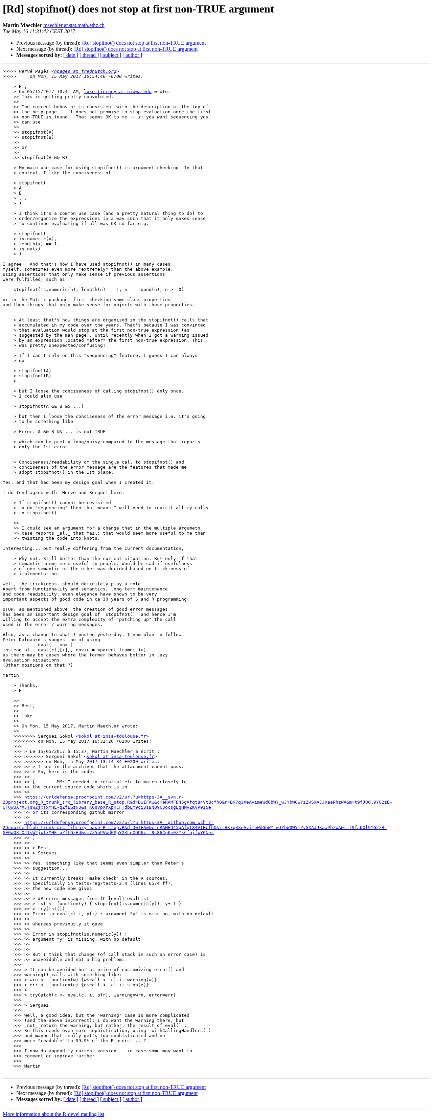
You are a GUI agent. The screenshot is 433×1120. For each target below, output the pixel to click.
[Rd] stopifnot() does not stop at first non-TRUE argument (144, 43)
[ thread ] (89, 55)
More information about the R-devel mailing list (53, 1114)
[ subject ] (110, 55)
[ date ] (70, 55)
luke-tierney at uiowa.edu (118, 91)
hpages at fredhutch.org (85, 71)
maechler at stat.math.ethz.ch (74, 25)
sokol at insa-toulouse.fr (112, 736)
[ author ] (132, 55)
